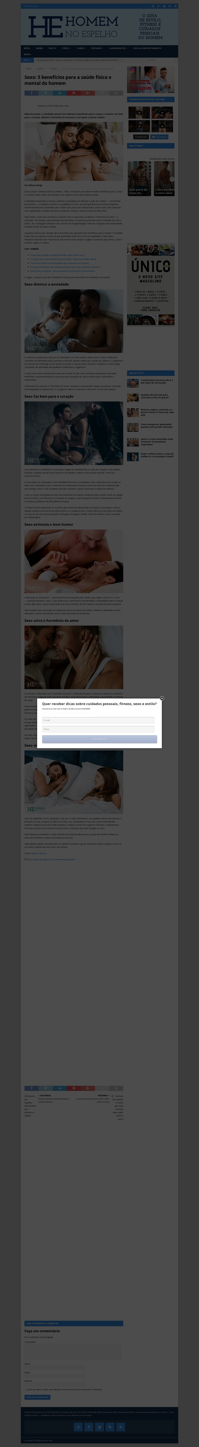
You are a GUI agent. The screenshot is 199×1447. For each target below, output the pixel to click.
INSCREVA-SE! (99, 739)
